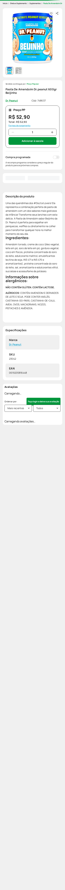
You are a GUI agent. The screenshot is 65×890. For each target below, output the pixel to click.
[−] (13, 132)
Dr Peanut (15, 344)
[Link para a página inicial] (5, 3)
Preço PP (19, 110)
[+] (52, 132)
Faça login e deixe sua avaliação (43, 401)
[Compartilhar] (57, 13)
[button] (32, 38)
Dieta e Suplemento (18, 3)
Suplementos (35, 3)
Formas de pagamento (19, 126)
